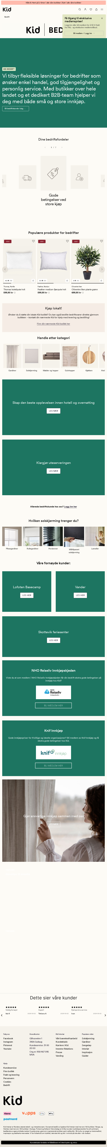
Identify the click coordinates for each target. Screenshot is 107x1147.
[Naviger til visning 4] (32, 283)
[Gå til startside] (7, 9)
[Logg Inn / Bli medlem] (85, 9)
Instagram (8, 1041)
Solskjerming (88, 1038)
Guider (85, 1055)
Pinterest (7, 1045)
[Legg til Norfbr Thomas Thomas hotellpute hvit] (33, 280)
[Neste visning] (62, 147)
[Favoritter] (91, 9)
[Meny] (102, 9)
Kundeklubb (62, 1041)
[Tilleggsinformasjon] (14, 293)
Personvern (8, 1078)
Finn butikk (8, 1071)
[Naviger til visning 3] (23, 283)
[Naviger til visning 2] (15, 283)
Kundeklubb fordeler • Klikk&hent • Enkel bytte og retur (53, 1142)
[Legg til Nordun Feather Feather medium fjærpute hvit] (67, 280)
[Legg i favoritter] (33, 241)
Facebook (8, 1038)
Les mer (53, 411)
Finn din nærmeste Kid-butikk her (53, 323)
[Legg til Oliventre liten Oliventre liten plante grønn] (101, 280)
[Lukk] (102, 18)
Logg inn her (70, 506)
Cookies (7, 1081)
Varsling (59, 1055)
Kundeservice (10, 1067)
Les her (26, 595)
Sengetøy (86, 1045)
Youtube (7, 1048)
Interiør (85, 1048)
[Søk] (79, 9)
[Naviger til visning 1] (7, 283)
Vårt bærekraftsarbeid (66, 1038)
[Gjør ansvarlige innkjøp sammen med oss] (53, 820)
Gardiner (86, 1041)
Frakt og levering (11, 1074)
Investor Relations (64, 1048)
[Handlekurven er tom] (96, 9)
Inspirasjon (87, 1052)
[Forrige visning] (45, 147)
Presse (59, 1052)
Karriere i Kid (62, 1045)
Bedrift (6, 1085)
